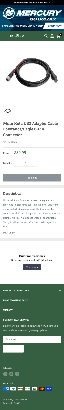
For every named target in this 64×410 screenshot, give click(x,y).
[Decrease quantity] (17, 163)
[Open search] (46, 36)
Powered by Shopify (12, 403)
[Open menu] (4, 36)
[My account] (52, 36)
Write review (32, 267)
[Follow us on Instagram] (17, 374)
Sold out (32, 177)
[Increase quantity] (34, 163)
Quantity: (7, 163)
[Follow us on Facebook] (5, 374)
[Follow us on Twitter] (11, 374)
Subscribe (13, 348)
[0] (58, 36)
